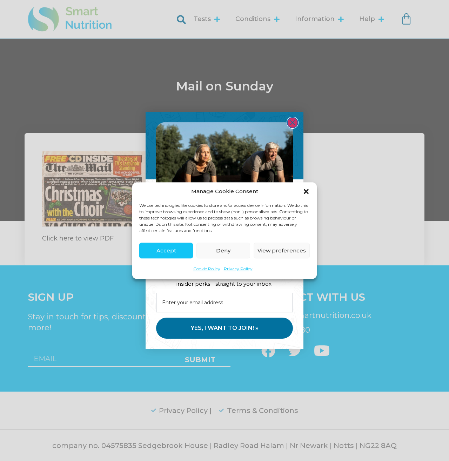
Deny (223, 250)
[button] (306, 191)
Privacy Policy (238, 268)
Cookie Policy (206, 268)
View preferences (281, 250)
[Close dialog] (292, 122)
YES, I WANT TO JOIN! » (225, 328)
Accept (166, 250)
